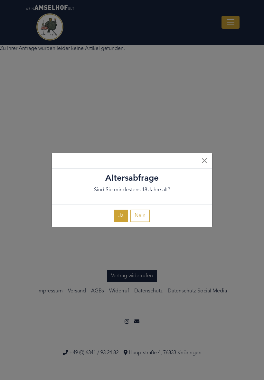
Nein (140, 215)
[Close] (204, 161)
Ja (121, 215)
